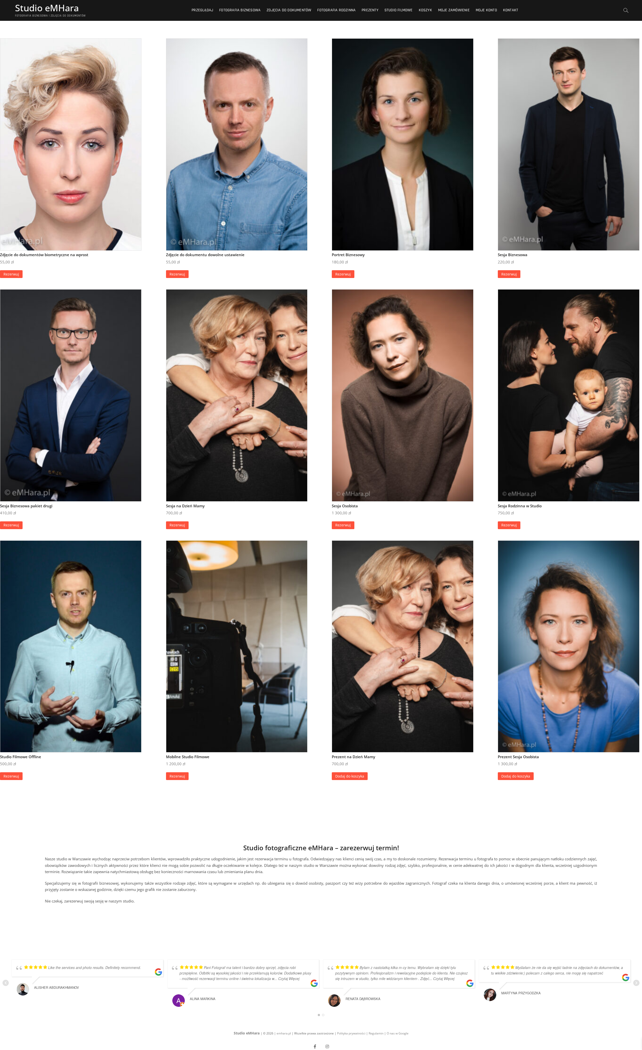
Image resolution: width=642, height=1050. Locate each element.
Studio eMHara (47, 8)
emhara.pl (284, 1033)
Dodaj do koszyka (349, 776)
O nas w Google (398, 1033)
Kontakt (510, 10)
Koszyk (425, 10)
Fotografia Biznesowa (240, 10)
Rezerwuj (11, 274)
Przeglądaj (202, 10)
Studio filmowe (398, 10)
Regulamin (376, 1033)
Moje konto (486, 10)
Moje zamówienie (454, 10)
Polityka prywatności (351, 1033)
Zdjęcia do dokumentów (289, 10)
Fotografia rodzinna (336, 10)
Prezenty (370, 10)
